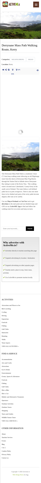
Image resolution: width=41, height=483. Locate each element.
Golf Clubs (5, 329)
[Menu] (36, 4)
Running (4, 336)
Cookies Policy (6, 451)
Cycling (4, 312)
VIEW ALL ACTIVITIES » (10, 346)
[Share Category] (8, 70)
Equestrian (5, 319)
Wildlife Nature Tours (9, 417)
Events (4, 441)
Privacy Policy (6, 454)
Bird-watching (6, 309)
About (4, 434)
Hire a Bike (5, 390)
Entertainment (6, 373)
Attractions (5, 366)
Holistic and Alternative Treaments (13, 397)
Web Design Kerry (18, 475)
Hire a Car (5, 393)
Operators (5, 400)
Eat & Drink (6, 370)
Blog (3, 444)
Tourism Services (7, 437)
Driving (4, 315)
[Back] (3, 70)
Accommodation (7, 359)
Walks (30, 59)
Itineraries (5, 332)
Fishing (4, 326)
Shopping (5, 410)
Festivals (4, 322)
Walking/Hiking (18, 59)
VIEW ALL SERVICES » (10, 421)
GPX (19, 69)
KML (12, 70)
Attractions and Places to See (11, 305)
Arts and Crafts (7, 363)
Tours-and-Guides (7, 414)
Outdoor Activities (7, 404)
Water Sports (6, 343)
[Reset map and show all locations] (37, 70)
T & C (4, 448)
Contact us (5, 458)
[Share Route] (6, 70)
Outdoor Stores (6, 407)
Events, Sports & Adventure (11, 376)
